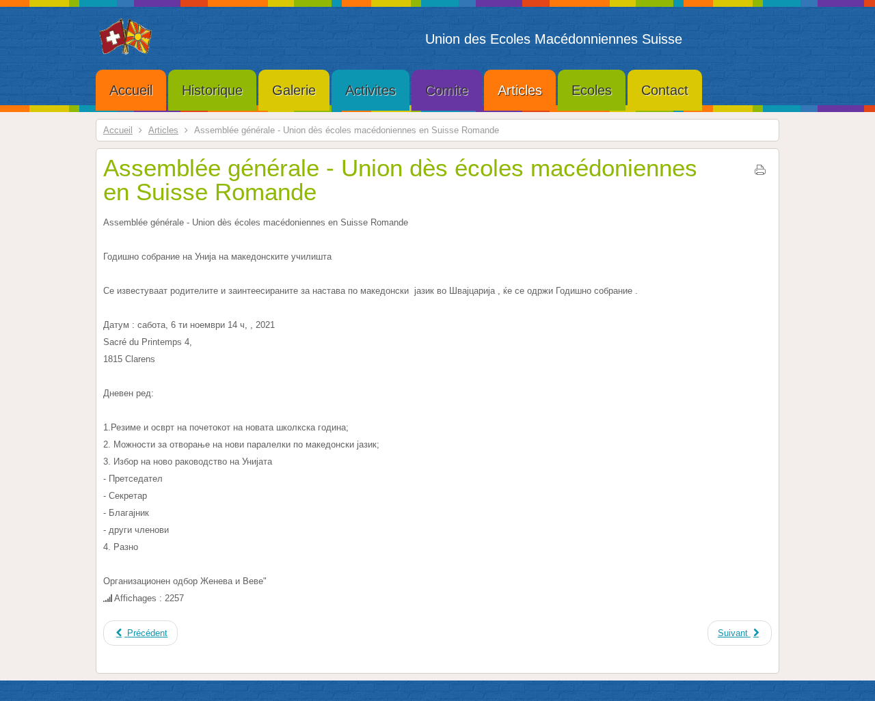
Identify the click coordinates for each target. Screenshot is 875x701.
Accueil (118, 130)
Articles (163, 130)
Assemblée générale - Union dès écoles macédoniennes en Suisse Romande (400, 179)
